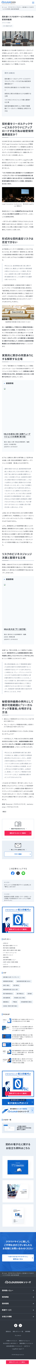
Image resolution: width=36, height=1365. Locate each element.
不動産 (15, 1002)
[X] (18, 873)
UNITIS (26, 1346)
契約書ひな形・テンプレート (11, 977)
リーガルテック (7, 26)
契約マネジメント (8, 955)
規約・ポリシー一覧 (18, 1331)
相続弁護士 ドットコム (25, 1343)
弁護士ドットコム (11, 1340)
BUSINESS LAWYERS (9, 1343)
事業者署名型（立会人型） (10, 989)
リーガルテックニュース (9, 952)
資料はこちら (18, 1258)
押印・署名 (6, 985)
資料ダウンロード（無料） (18, 833)
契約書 (30, 993)
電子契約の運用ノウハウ (10, 945)
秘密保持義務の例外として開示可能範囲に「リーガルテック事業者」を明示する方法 (18, 108)
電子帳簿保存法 (8, 993)
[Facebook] (12, 873)
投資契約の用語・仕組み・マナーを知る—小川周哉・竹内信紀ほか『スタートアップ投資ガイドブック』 (17, 897)
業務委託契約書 (8, 981)
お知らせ (5, 943)
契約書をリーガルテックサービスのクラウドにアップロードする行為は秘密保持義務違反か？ (18, 81)
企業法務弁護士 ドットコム (13, 1346)
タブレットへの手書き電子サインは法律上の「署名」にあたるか (17, 884)
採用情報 (27, 1331)
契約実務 (6, 957)
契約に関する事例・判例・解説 (12, 950)
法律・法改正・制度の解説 (10, 962)
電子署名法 (20, 993)
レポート (5, 964)
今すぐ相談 (18, 854)
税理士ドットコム (23, 1340)
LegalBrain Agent (17, 1349)
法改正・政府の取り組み (10, 1006)
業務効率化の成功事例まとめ (11, 967)
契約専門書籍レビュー (9, 959)
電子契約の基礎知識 (9, 948)
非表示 (11, 73)
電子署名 (16, 985)
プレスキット (18, 1335)
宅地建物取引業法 (26, 1002)
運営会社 (8, 1331)
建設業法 (6, 1002)
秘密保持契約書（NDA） (24, 981)
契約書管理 (6, 997)
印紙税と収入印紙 (19, 997)
